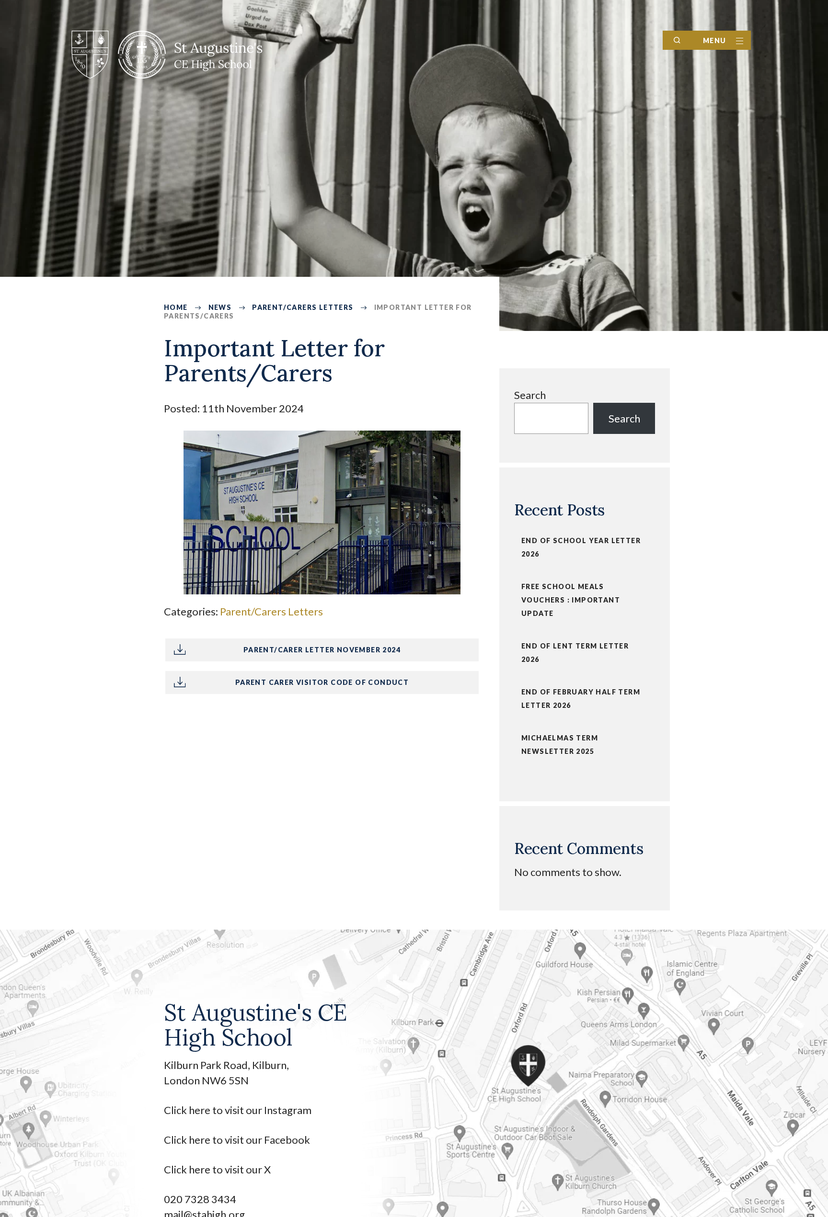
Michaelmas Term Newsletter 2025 (559, 744)
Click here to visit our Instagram (238, 1109)
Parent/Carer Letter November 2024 (322, 650)
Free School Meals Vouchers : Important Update (570, 599)
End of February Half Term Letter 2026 (580, 698)
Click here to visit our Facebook (237, 1139)
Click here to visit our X (218, 1169)
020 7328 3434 (200, 1199)
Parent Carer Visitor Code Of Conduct (322, 682)
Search (530, 394)
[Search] (677, 40)
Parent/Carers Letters (271, 611)
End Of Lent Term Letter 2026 (575, 652)
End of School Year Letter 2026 (581, 547)
